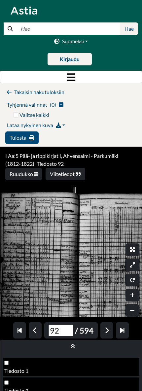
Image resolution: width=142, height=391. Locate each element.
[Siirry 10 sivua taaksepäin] (19, 330)
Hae (129, 28)
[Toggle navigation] (71, 77)
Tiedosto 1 (16, 371)
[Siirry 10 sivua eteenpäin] (122, 330)
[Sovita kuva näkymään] (132, 265)
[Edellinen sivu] (35, 330)
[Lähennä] (132, 295)
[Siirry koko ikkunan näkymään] (132, 249)
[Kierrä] (132, 280)
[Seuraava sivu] (106, 330)
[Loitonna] (132, 310)
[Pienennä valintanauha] (71, 346)
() (31, 104)
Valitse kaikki (34, 115)
